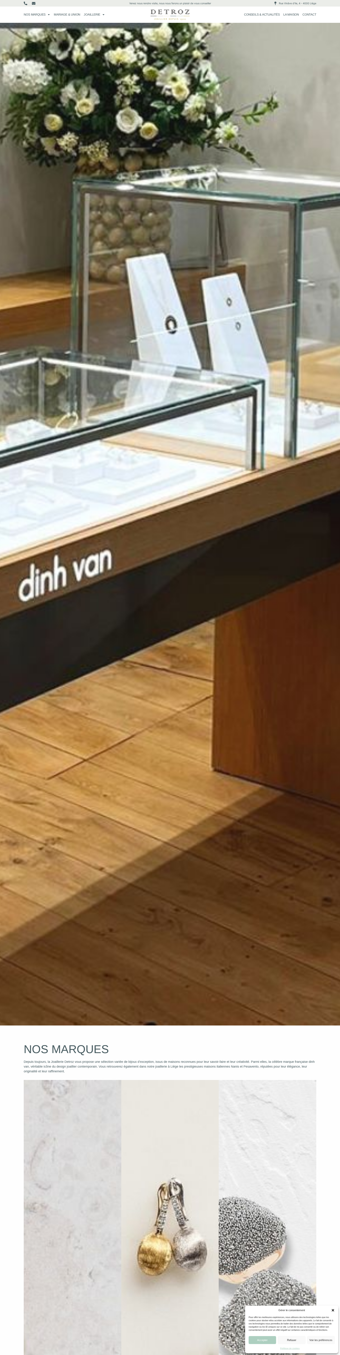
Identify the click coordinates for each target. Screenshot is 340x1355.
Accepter (262, 1340)
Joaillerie (92, 14)
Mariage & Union (67, 14)
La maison (291, 14)
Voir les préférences (320, 1340)
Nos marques (35, 14)
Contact (309, 14)
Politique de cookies (290, 1348)
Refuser (291, 1340)
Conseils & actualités (262, 14)
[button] (333, 1310)
